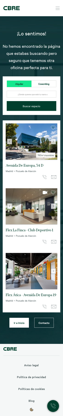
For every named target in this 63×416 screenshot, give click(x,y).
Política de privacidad (31, 377)
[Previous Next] (31, 141)
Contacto (44, 323)
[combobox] (31, 96)
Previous (9, 141)
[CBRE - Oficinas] (10, 8)
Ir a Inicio (19, 323)
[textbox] (31, 94)
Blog (32, 400)
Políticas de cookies (31, 389)
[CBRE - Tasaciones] (10, 349)
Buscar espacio (31, 106)
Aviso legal (31, 365)
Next (53, 141)
